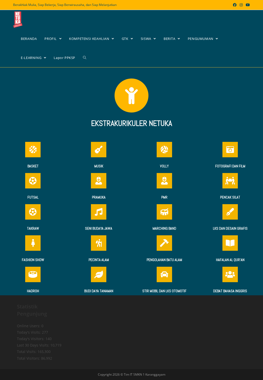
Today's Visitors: (31, 338)
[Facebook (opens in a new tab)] (234, 4)
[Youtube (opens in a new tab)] (247, 4)
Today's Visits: (29, 332)
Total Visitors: (29, 358)
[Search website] (84, 57)
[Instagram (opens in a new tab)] (241, 4)
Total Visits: (27, 351)
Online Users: (29, 325)
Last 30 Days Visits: (33, 345)
